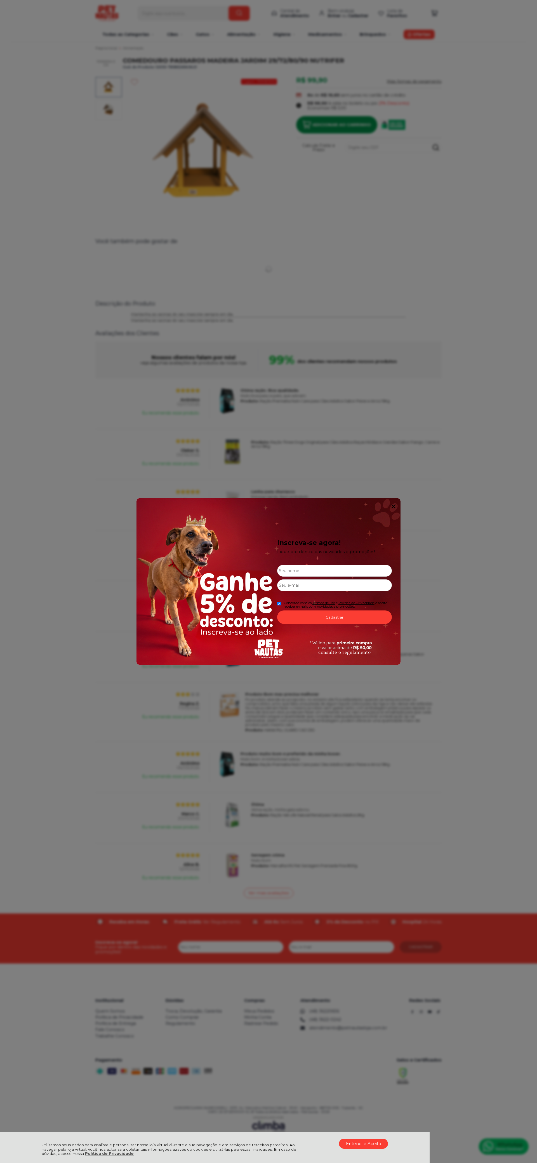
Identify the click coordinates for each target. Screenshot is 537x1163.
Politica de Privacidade (356, 603)
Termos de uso (323, 603)
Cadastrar (334, 617)
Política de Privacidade (109, 1153)
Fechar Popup (393, 506)
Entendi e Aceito (363, 1143)
